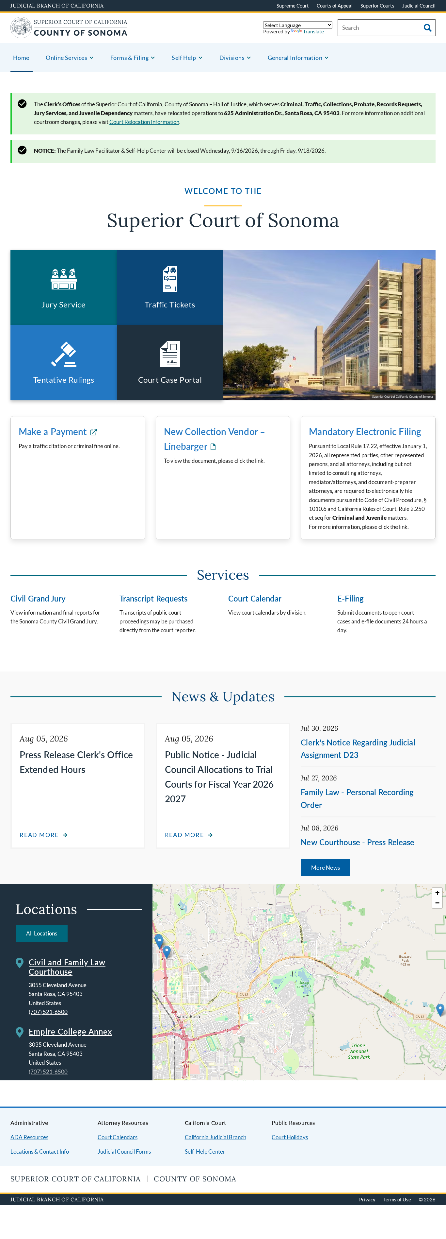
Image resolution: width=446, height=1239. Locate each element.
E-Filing (350, 598)
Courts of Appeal (335, 6)
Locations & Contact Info (39, 1151)
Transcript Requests (153, 598)
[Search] (428, 28)
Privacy (367, 1199)
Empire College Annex (70, 1031)
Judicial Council (419, 6)
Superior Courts (377, 6)
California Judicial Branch (215, 1137)
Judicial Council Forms (124, 1151)
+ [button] (437, 893)
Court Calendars (117, 1137)
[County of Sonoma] (69, 34)
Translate (313, 31)
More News (325, 867)
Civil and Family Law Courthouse (67, 966)
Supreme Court (293, 6)
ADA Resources (29, 1137)
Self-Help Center (205, 1151)
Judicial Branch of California (57, 5)
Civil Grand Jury (38, 598)
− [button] (437, 903)
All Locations (41, 933)
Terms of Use (397, 1199)
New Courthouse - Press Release (357, 842)
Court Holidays (290, 1137)
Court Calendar (254, 598)
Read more (39, 834)
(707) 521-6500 (48, 1011)
